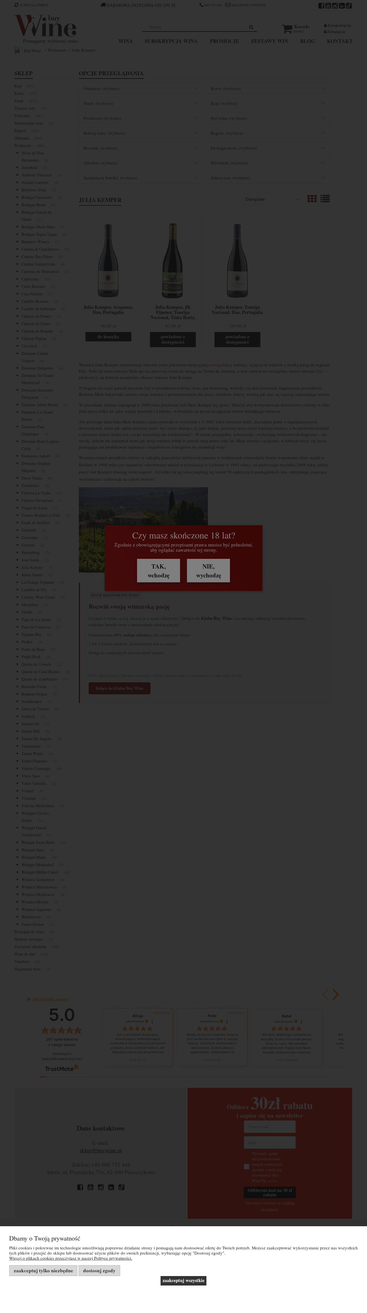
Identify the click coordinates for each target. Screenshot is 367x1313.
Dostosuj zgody (99, 1270)
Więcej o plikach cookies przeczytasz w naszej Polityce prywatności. (70, 1258)
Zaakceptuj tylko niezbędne (43, 1270)
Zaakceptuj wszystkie (183, 1280)
